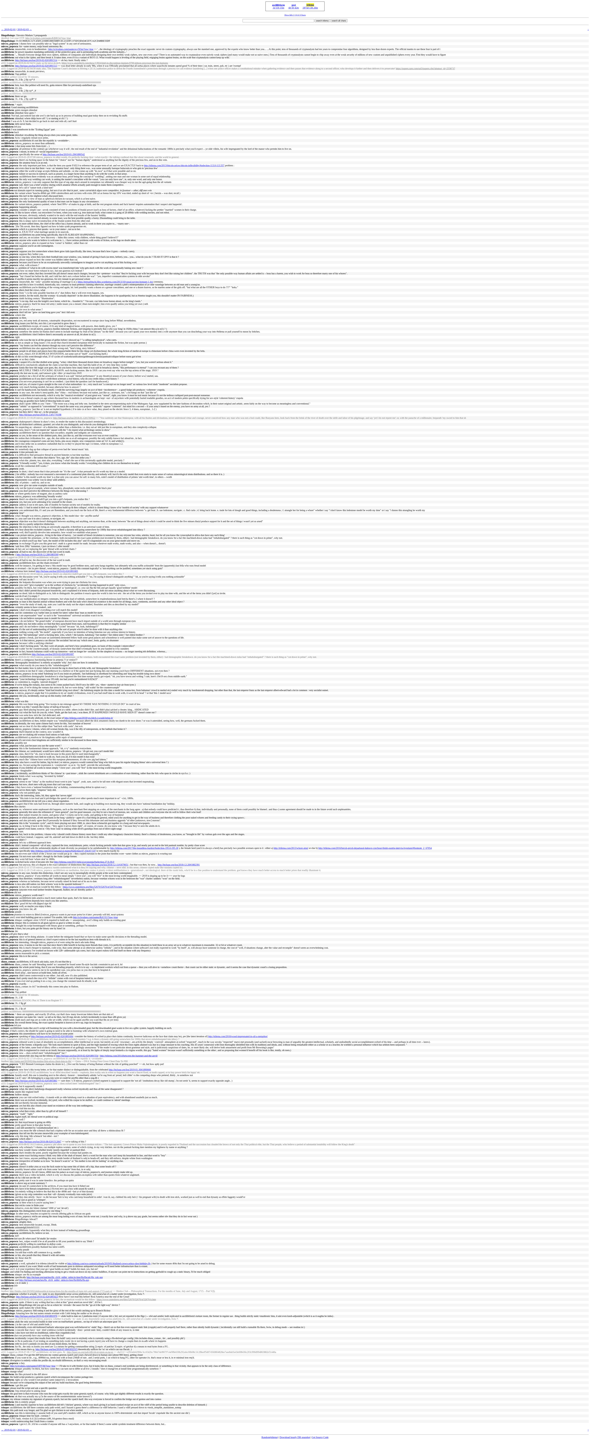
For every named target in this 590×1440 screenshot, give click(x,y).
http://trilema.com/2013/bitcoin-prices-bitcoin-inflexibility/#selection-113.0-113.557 (184, 165)
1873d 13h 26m (310, 7)
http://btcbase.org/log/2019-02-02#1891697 (53, 654)
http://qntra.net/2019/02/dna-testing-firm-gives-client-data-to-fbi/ (40, 1061)
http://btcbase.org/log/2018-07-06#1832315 (56, 1349)
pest (294, 5)
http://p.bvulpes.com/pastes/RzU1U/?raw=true (95, 917)
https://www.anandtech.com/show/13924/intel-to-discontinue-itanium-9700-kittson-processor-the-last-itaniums (115, 63)
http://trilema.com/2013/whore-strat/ (291, 848)
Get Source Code (320, 1437)
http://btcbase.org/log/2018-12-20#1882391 (179, 864)
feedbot (4, 1061)
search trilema (322, 21)
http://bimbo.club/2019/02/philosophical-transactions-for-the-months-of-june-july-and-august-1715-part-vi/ (61, 1291)
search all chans (339, 21)
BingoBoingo (8, 35)
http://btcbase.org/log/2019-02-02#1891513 (36, 65)
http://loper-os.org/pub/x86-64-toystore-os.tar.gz (90, 1352)
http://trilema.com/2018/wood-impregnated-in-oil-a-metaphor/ (238, 1036)
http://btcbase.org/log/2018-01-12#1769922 (74, 418)
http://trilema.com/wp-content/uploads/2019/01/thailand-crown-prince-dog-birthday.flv (109, 1263)
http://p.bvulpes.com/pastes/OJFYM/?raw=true (32, 1366)
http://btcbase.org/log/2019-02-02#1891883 (36, 1080)
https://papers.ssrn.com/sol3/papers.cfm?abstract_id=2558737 (425, 68)
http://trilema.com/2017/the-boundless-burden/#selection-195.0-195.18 (144, 848)
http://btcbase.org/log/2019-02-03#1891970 (36, 1316)
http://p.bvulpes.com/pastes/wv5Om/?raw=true (70, 49)
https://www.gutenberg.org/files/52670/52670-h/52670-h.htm (92, 887)
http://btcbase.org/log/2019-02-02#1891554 (77, 1055)
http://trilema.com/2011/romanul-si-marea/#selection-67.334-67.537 (63, 851)
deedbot (5, 38)
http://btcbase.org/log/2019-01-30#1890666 (130, 1069)
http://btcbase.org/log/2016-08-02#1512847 (40, 1141)
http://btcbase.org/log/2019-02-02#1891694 (52, 1036)
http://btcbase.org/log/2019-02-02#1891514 (36, 60)
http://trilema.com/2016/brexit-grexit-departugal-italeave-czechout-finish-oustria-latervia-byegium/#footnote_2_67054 (375, 848)
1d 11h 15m (278, 7)
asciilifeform (278, 5)
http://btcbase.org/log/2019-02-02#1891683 (57, 571)
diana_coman (8, 961)
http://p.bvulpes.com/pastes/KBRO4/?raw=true (48, 38)
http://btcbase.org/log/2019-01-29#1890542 (64, 154)
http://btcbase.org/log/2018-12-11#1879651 (107, 864)
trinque (5, 917)
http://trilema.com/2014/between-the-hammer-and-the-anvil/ (129, 1055)
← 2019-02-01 (8, 29)
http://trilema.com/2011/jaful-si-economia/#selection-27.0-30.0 (84, 862)
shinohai (5, 107)
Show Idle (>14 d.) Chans (295, 15)
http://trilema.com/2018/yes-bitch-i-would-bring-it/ (88, 718)
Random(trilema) (270, 1437)
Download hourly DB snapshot (295, 1437)
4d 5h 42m (293, 7)
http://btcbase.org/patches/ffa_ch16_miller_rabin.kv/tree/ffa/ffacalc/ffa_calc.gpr (65, 1277)
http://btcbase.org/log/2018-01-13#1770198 (40, 414)
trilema (310, 5)
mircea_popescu (9, 43)
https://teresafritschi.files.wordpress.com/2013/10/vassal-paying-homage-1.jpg (115, 281)
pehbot (4, 82)
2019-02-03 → (24, 29)
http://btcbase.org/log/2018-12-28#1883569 (37, 554)
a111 (3, 63)
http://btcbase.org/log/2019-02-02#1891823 (37, 1296)
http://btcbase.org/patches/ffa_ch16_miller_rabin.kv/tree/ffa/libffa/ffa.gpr (54, 1280)
